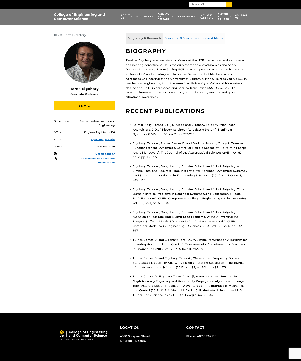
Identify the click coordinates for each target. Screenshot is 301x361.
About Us (125, 16)
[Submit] (229, 4)
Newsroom (186, 16)
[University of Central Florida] (94, 4)
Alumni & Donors (223, 16)
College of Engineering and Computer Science (79, 17)
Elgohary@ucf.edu (103, 139)
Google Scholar (105, 153)
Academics (144, 16)
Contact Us (241, 16)
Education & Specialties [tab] (181, 38)
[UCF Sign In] (173, 4)
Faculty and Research (165, 16)
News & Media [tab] (212, 38)
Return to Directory (71, 35)
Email (84, 105)
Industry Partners (206, 16)
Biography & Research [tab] (144, 38)
